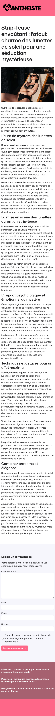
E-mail (5, 613)
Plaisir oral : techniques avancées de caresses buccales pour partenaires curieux (25, 680)
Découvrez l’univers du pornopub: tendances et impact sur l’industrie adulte (25, 670)
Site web (5, 624)
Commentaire (9, 571)
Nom (4, 602)
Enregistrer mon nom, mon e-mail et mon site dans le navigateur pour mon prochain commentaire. (28, 638)
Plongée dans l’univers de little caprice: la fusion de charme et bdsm (27, 689)
